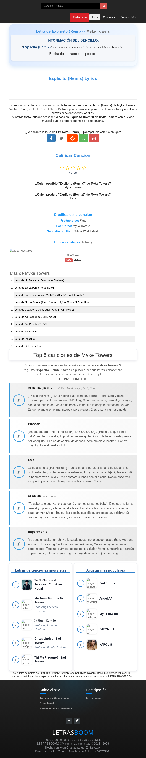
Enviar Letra (80, 17)
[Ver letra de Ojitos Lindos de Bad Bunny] (27, 643)
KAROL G (105, 644)
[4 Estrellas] (79, 168)
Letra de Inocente (25, 338)
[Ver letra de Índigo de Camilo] (27, 625)
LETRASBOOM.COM (47, 109)
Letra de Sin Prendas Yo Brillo (31, 324)
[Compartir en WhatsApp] (83, 138)
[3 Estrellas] (74, 168)
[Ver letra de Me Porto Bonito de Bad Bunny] (27, 605)
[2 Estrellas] (68, 168)
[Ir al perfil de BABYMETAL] (92, 629)
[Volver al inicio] (22, 5)
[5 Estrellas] (84, 168)
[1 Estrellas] (63, 168)
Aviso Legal (47, 702)
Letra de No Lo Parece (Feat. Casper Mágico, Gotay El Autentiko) (52, 302)
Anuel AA (105, 598)
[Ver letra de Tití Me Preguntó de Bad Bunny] (27, 660)
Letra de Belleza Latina (28, 346)
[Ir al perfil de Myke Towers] (92, 614)
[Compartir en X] (61, 138)
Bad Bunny (107, 583)
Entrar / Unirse (129, 17)
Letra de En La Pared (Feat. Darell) (35, 287)
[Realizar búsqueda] (103, 6)
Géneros (108, 17)
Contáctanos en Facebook (56, 707)
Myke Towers (98, 31)
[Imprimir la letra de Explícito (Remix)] (94, 138)
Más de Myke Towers (30, 273)
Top (94, 17)
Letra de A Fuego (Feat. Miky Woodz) (36, 317)
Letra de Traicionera (26, 331)
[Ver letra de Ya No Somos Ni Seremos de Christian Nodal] (27, 585)
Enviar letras (93, 697)
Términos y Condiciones (54, 697)
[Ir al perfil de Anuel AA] (92, 599)
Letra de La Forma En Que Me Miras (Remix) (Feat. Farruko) (49, 295)
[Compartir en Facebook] (51, 138)
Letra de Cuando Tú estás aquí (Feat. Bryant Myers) (44, 309)
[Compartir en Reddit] (72, 138)
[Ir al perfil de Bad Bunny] (92, 583)
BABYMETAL (107, 629)
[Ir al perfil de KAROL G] (92, 645)
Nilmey (87, 242)
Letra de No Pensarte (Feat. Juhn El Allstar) (39, 280)
